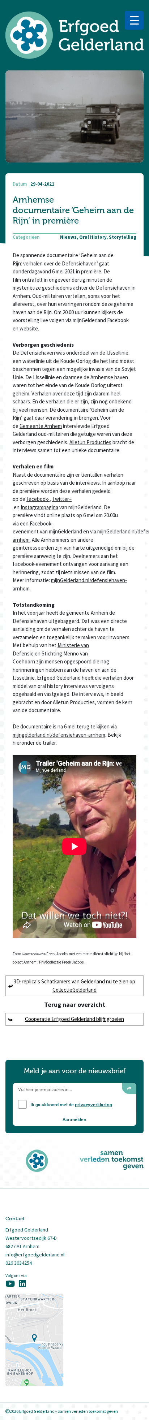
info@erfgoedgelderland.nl (34, 1254)
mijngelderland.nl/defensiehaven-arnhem (59, 734)
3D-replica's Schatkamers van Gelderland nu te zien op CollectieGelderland (74, 985)
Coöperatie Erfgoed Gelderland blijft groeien (74, 1019)
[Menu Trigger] (134, 20)
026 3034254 (18, 1263)
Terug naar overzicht (74, 1004)
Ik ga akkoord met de (71, 1104)
